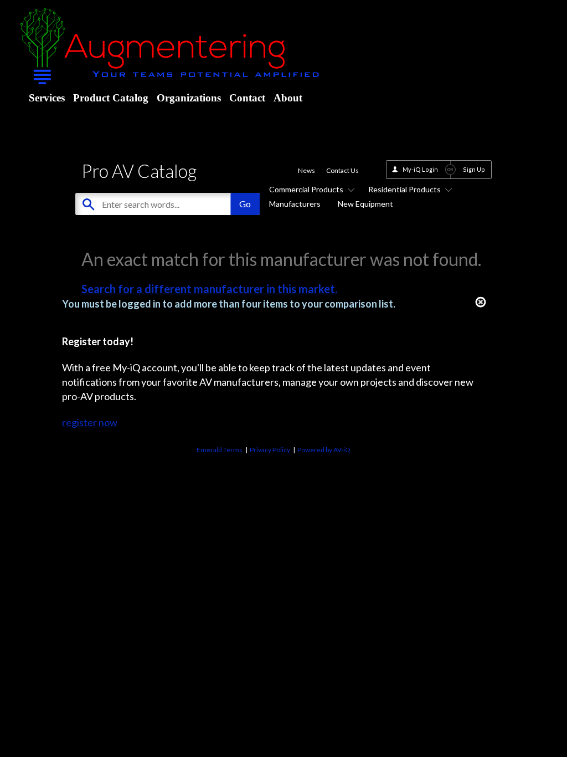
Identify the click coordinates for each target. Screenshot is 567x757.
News (306, 170)
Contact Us (342, 170)
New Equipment (365, 203)
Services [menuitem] (47, 98)
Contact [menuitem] (247, 98)
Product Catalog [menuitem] (110, 98)
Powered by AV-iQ (323, 450)
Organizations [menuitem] (189, 98)
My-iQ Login (420, 169)
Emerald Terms (220, 450)
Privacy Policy (270, 450)
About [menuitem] (288, 98)
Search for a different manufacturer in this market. (209, 288)
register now (89, 422)
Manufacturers (295, 203)
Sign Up (474, 169)
